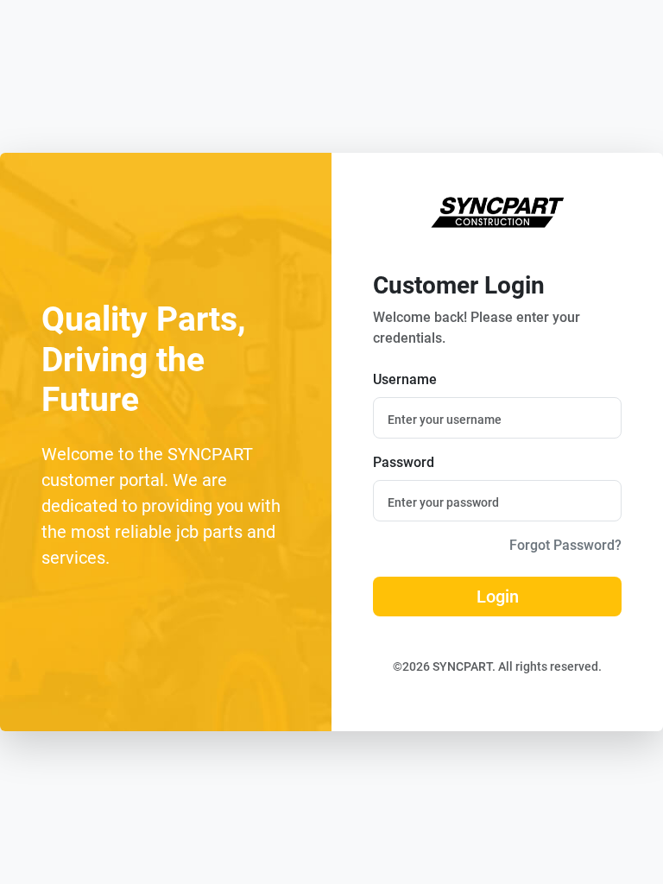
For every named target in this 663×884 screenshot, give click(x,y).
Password (403, 462)
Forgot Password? (565, 545)
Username (405, 379)
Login (498, 596)
